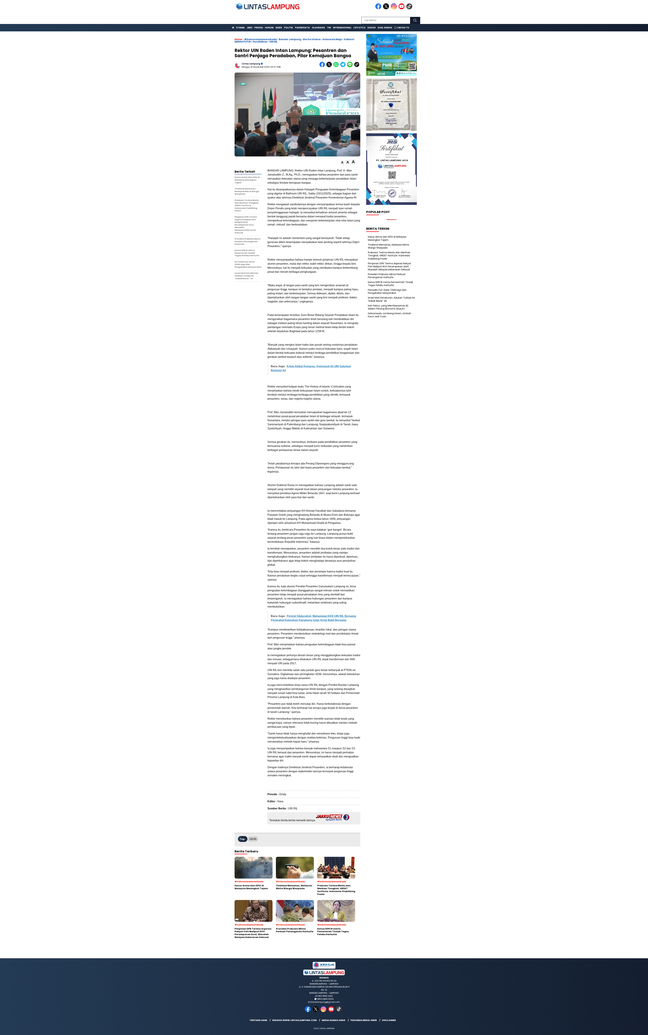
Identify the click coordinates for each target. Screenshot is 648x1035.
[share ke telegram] (343, 66)
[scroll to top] (626, 1029)
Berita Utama (311, 39)
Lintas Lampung (251, 63)
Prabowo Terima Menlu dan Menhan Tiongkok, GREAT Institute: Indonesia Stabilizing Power (389, 255)
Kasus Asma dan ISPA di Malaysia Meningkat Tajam (387, 238)
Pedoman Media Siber (363, 1020)
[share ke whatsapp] (336, 66)
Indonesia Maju (332, 39)
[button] (342, 162)
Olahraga (318, 27)
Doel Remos (385, 27)
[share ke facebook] (322, 66)
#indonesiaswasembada (260, 39)
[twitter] (386, 8)
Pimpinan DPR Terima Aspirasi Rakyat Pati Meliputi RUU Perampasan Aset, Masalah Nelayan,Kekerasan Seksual (389, 266)
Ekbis (279, 27)
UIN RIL (273, 41)
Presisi (258, 27)
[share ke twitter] (329, 66)
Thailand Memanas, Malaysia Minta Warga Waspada (388, 246)
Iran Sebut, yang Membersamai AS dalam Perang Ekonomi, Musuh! (388, 307)
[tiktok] (409, 8)
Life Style (359, 27)
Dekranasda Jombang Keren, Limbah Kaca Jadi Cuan (389, 315)
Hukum (269, 27)
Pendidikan (260, 41)
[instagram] (394, 8)
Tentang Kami (258, 1020)
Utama (240, 27)
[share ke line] (350, 66)
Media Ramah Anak (333, 1020)
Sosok (371, 27)
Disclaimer (389, 1020)
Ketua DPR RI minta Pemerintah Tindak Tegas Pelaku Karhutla (390, 283)
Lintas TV (403, 27)
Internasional (342, 27)
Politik (288, 27)
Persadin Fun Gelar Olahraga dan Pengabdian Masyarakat (387, 291)
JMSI (249, 27)
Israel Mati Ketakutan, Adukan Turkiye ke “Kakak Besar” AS (391, 299)
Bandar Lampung (290, 39)
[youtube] (402, 8)
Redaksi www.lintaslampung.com (294, 1020)
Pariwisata (302, 27)
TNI (329, 27)
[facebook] (378, 8)
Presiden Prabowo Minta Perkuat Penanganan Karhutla (387, 276)
